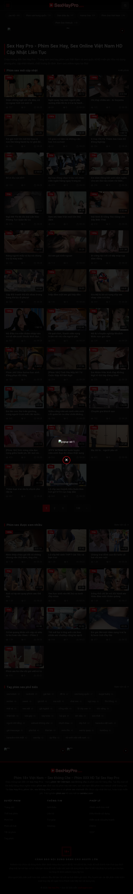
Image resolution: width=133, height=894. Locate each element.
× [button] (66, 460)
